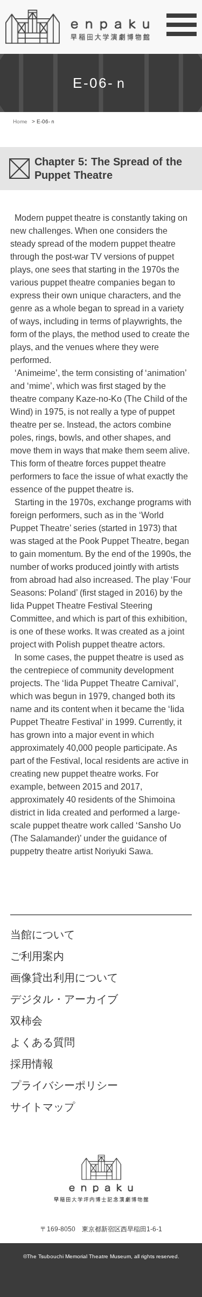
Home (20, 121)
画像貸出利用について (64, 978)
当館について (42, 934)
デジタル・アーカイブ (64, 999)
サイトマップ (42, 1107)
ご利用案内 (37, 956)
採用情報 (31, 1064)
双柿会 (26, 1021)
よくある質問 (42, 1042)
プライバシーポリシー (64, 1085)
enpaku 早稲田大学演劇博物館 (101, 1170)
